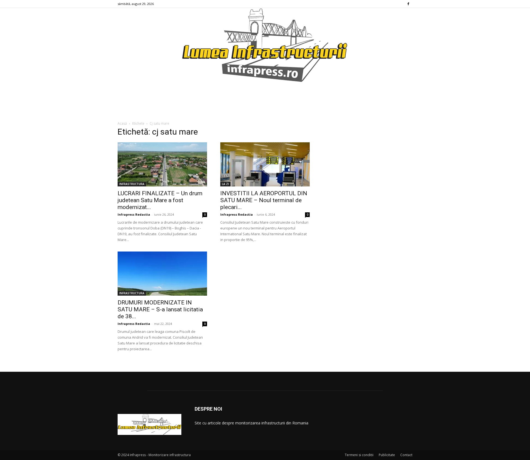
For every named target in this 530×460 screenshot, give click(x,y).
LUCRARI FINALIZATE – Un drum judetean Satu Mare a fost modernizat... (160, 200)
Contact (406, 455)
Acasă (122, 123)
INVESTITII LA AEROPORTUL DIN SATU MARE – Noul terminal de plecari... (263, 200)
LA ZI (225, 184)
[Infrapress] (265, 45)
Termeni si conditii (359, 455)
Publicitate (387, 455)
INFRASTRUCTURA (131, 184)
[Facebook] (408, 4)
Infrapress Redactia (134, 214)
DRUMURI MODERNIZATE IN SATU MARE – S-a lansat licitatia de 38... (160, 309)
